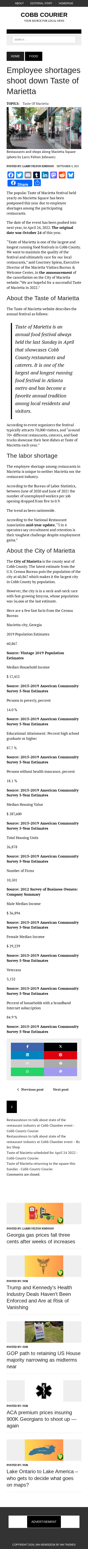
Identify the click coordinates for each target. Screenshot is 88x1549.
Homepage (66, 3)
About (19, 3)
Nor (25, 1281)
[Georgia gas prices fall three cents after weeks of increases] (44, 1221)
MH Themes (68, 1544)
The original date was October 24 (40, 230)
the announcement (55, 272)
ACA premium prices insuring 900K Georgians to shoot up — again (41, 1419)
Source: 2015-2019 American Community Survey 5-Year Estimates (43, 688)
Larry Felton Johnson (38, 166)
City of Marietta (27, 561)
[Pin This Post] (60, 1055)
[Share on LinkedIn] (27, 1055)
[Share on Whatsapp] (27, 1072)
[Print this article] (60, 1063)
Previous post (32, 1089)
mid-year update (40, 524)
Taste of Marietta (36, 103)
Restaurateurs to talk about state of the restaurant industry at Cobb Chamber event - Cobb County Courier (41, 1125)
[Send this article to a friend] (27, 1063)
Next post (61, 1089)
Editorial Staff (41, 3)
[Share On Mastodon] (60, 1072)
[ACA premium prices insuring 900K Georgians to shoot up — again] (44, 1399)
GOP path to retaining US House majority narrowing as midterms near (44, 1359)
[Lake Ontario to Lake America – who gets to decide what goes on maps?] (44, 1458)
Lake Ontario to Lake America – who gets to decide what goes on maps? (42, 1478)
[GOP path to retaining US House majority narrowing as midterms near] (44, 1339)
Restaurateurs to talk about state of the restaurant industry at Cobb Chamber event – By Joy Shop (43, 1141)
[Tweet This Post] (60, 1047)
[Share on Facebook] (27, 1047)
